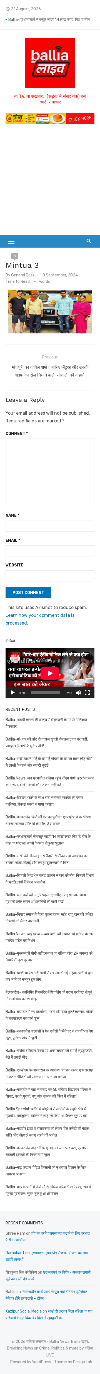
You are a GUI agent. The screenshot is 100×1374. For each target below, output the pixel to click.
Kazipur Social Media (24, 1311)
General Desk (22, 275)
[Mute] (78, 692)
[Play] (13, 692)
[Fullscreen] (87, 692)
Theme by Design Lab (73, 1362)
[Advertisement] (50, 182)
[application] (50, 673)
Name (12, 515)
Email (13, 540)
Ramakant (15, 1253)
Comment (17, 433)
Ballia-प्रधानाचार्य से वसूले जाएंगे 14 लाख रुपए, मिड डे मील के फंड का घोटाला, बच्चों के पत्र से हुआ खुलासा (51, 19)
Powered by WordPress (30, 1362)
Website (14, 565)
